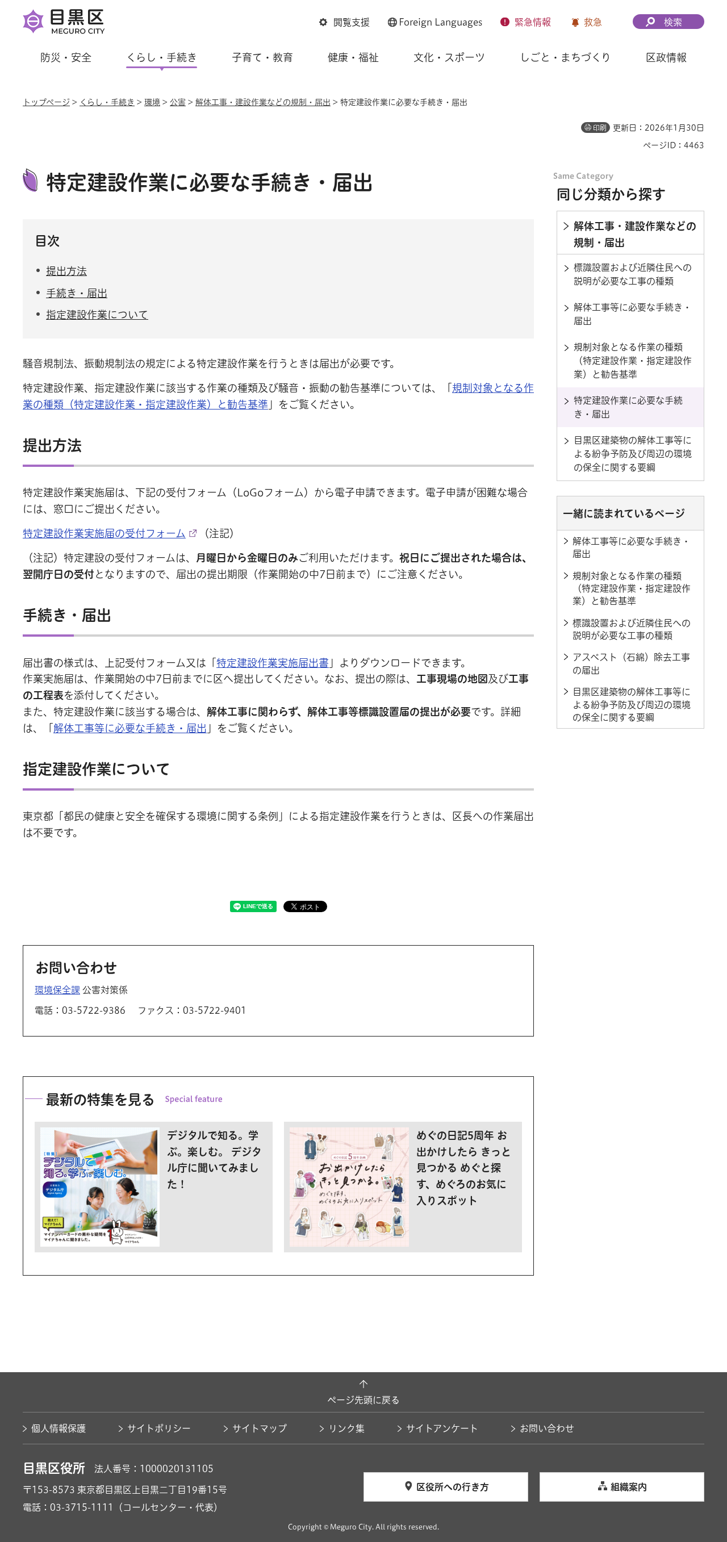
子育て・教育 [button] (262, 57)
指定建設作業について (97, 315)
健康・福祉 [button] (353, 57)
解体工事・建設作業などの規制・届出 (263, 102)
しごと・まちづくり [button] (565, 57)
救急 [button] (593, 22)
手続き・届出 (76, 293)
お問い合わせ (547, 1428)
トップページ (46, 102)
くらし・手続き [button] (161, 57)
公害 (178, 102)
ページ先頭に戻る (363, 1400)
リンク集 (346, 1428)
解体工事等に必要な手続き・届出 (130, 728)
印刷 (600, 127)
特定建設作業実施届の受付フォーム (104, 533)
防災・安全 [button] (65, 57)
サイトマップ (259, 1428)
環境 (152, 102)
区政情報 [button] (666, 57)
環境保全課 (57, 989)
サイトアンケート (442, 1428)
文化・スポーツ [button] (449, 57)
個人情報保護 (58, 1428)
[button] (344, 22)
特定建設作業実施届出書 (272, 663)
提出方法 (66, 271)
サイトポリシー (159, 1428)
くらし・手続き (107, 102)
